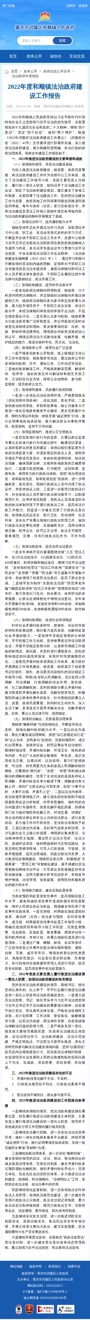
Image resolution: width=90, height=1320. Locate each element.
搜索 (62, 40)
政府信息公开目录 (56, 71)
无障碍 (70, 5)
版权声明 (35, 1266)
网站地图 (16, 1266)
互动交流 (77, 56)
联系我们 (54, 1266)
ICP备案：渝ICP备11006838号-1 (45, 1291)
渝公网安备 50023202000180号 (45, 1298)
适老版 (83, 5)
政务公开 (34, 56)
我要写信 (74, 1266)
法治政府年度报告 (25, 76)
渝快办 (55, 56)
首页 (13, 56)
